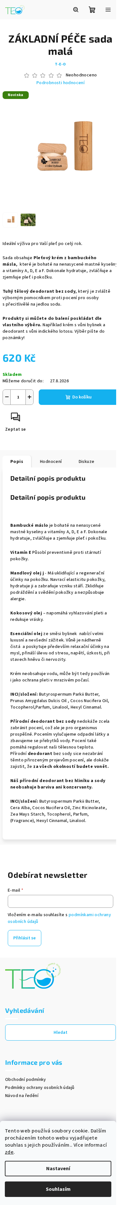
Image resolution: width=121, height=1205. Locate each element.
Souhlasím (58, 1189)
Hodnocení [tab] (51, 461)
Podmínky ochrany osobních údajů (39, 1087)
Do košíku (82, 397)
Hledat (60, 1032)
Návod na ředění (21, 1095)
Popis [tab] (16, 461)
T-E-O (60, 64)
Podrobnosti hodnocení (60, 83)
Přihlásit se (24, 938)
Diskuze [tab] (87, 461)
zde (9, 1152)
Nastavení (58, 1168)
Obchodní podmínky (25, 1079)
